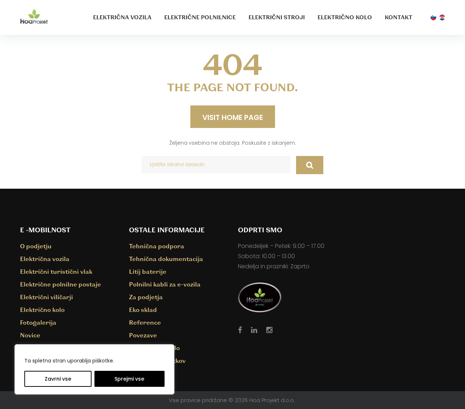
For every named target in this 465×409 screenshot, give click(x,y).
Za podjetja (146, 296)
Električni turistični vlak (56, 271)
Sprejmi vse (129, 378)
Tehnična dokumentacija (166, 258)
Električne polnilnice (200, 17)
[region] (94, 369)
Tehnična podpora (156, 245)
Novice (30, 335)
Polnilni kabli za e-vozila (165, 284)
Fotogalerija (38, 322)
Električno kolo (345, 17)
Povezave (143, 335)
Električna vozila (122, 17)
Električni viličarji (46, 296)
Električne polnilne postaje (60, 284)
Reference (145, 322)
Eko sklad (143, 309)
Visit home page (232, 117)
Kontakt (398, 17)
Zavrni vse (58, 378)
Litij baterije (147, 271)
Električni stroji (276, 17)
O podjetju (36, 245)
